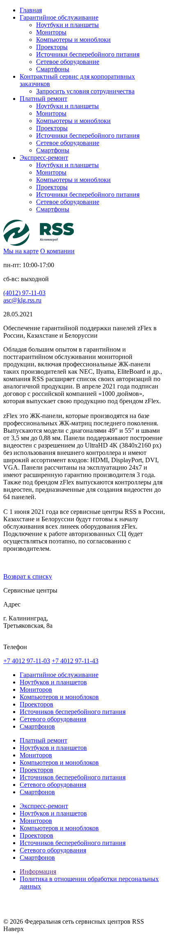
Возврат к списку (27, 576)
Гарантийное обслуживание (59, 674)
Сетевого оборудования (53, 719)
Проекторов (36, 704)
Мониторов (36, 689)
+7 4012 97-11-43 (75, 660)
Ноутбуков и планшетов (53, 682)
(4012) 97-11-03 (24, 292)
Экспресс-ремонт (44, 805)
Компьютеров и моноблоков (59, 696)
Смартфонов (37, 726)
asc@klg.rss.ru (22, 300)
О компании (57, 251)
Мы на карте (21, 251)
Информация (38, 871)
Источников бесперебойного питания (73, 711)
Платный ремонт (43, 740)
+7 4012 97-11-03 (26, 660)
